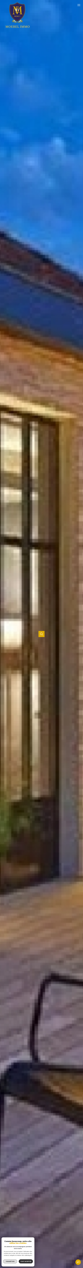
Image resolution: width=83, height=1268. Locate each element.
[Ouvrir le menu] (80, 5)
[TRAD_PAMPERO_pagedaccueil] (17, 28)
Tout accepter (25, 1261)
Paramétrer (10, 1261)
